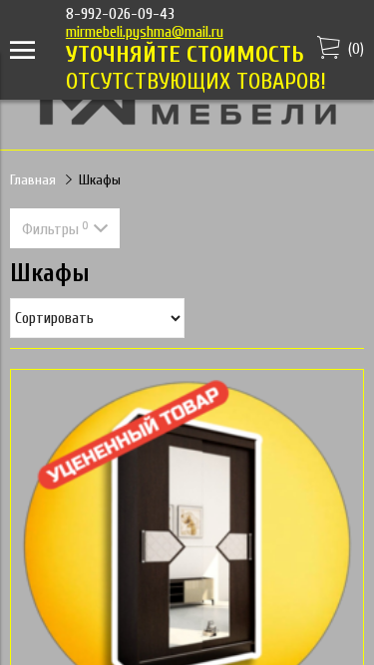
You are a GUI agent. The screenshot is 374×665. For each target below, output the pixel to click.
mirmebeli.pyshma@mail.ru (144, 32)
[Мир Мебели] (187, 122)
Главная (33, 179)
